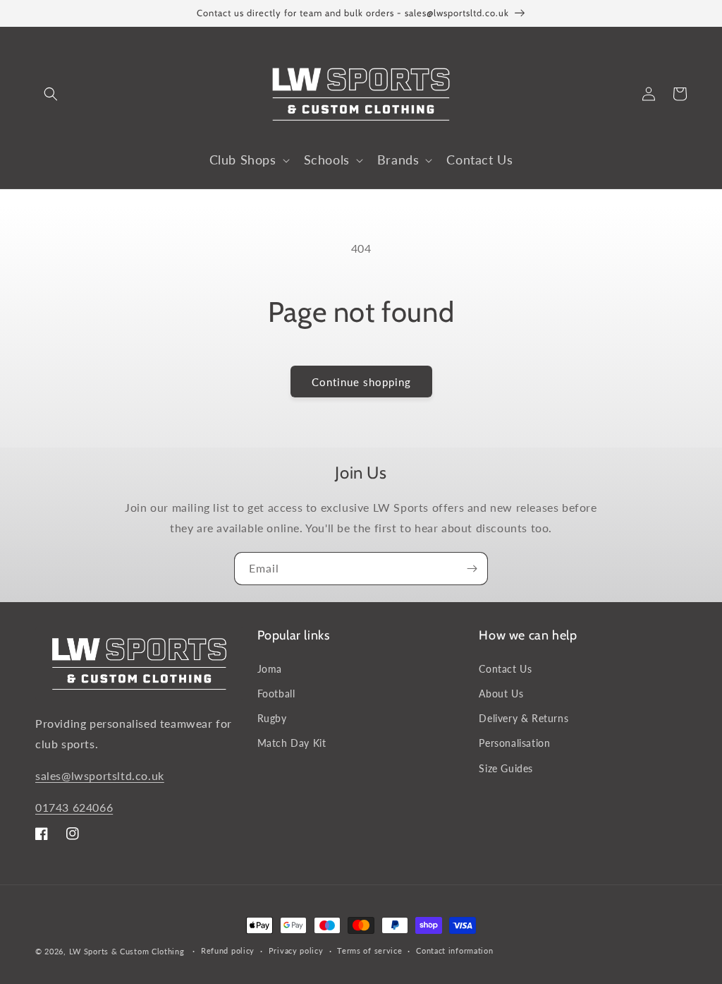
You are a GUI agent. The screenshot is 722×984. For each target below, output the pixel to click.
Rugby (272, 718)
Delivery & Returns (523, 718)
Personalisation (514, 743)
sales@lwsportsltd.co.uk (99, 775)
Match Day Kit (291, 743)
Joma (269, 669)
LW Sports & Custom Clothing (127, 951)
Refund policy (228, 950)
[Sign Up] (471, 568)
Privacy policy (296, 950)
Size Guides (506, 768)
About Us (501, 694)
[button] (50, 93)
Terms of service (369, 950)
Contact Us (505, 669)
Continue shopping (361, 382)
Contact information (454, 950)
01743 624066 (74, 807)
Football (276, 694)
